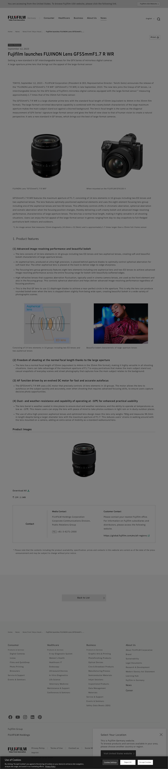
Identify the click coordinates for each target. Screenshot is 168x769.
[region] (84, 762)
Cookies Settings (110, 762)
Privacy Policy (50, 766)
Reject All (127, 762)
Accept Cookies (145, 762)
